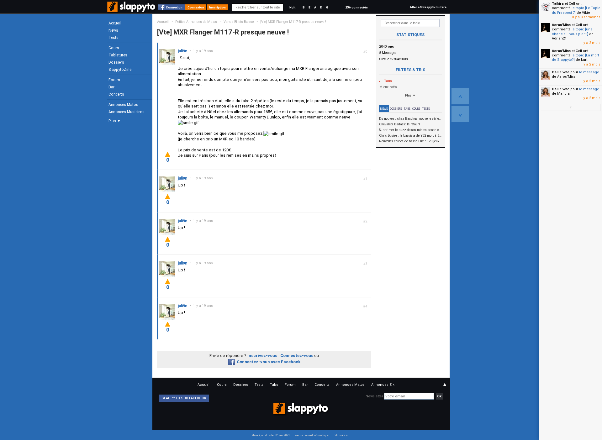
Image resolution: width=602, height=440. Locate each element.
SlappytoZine (119, 69)
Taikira (558, 4)
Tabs (407, 108)
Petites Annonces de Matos (196, 22)
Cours (113, 48)
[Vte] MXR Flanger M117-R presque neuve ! (293, 22)
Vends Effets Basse (239, 22)
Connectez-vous (296, 355)
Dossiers (116, 62)
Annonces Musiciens (126, 112)
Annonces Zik (382, 385)
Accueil (114, 23)
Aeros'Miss (561, 25)
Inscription (217, 7)
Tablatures (117, 55)
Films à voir (341, 435)
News (113, 30)
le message (589, 72)
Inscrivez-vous (262, 355)
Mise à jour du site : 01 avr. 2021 (270, 435)
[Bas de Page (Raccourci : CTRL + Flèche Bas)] (460, 114)
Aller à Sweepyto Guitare (428, 7)
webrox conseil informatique (312, 435)
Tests (113, 37)
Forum (114, 80)
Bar (111, 87)
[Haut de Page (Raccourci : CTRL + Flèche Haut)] (460, 96)
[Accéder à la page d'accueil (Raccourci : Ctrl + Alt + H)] (132, 10)
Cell (555, 72)
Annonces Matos (123, 104)
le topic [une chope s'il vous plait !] (572, 31)
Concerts (116, 94)
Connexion (174, 7)
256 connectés (356, 7)
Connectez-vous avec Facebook (268, 361)
